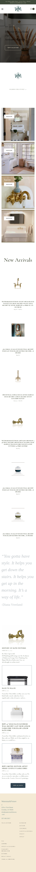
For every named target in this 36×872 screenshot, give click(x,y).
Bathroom (23, 823)
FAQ (3, 841)
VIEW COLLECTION (13, 47)
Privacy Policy (6, 856)
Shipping (4, 843)
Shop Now (9, 116)
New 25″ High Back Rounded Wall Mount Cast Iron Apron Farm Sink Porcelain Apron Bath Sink (16, 727)
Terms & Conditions (8, 859)
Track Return (6, 823)
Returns (4, 853)
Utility (22, 834)
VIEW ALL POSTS (18, 785)
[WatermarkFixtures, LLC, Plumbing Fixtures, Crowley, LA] (9, 866)
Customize (23, 828)
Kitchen (22, 825)
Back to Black (9, 688)
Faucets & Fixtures (26, 831)
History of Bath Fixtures (14, 648)
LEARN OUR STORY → (18, 89)
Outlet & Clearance (8, 846)
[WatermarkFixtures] (18, 8)
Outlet (22, 836)
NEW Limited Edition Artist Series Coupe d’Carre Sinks (15, 767)
